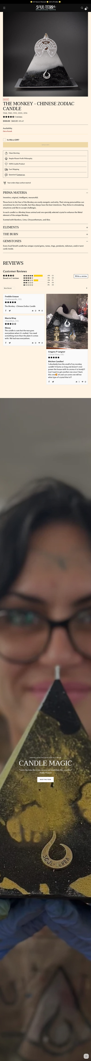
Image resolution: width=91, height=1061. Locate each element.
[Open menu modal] (4, 8)
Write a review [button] (81, 276)
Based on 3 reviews (11, 278)
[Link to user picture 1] (67, 321)
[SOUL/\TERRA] (45, 8)
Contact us (21, 175)
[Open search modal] (82, 8)
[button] (9, 117)
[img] (24, 302)
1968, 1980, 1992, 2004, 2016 (15, 113)
